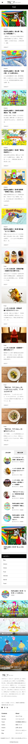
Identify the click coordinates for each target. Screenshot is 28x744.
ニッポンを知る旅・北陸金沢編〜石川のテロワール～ (18, 470)
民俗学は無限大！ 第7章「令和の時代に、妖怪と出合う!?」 (18, 517)
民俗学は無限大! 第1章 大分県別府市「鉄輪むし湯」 (18, 505)
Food (5, 266)
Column (6, 29)
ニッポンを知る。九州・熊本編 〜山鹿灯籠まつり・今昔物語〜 (18, 482)
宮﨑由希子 (6, 47)
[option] (14, 539)
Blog (4, 560)
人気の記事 (7, 452)
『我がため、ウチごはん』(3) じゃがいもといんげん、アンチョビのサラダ (14, 389)
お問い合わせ (19, 727)
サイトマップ (19, 733)
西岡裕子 (5, 284)
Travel (4, 583)
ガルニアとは (19, 716)
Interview (22, 461)
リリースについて (20, 719)
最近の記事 (20, 452)
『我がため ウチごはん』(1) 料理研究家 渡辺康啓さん (18, 494)
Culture (5, 568)
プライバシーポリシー (21, 730)
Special (21, 486)
